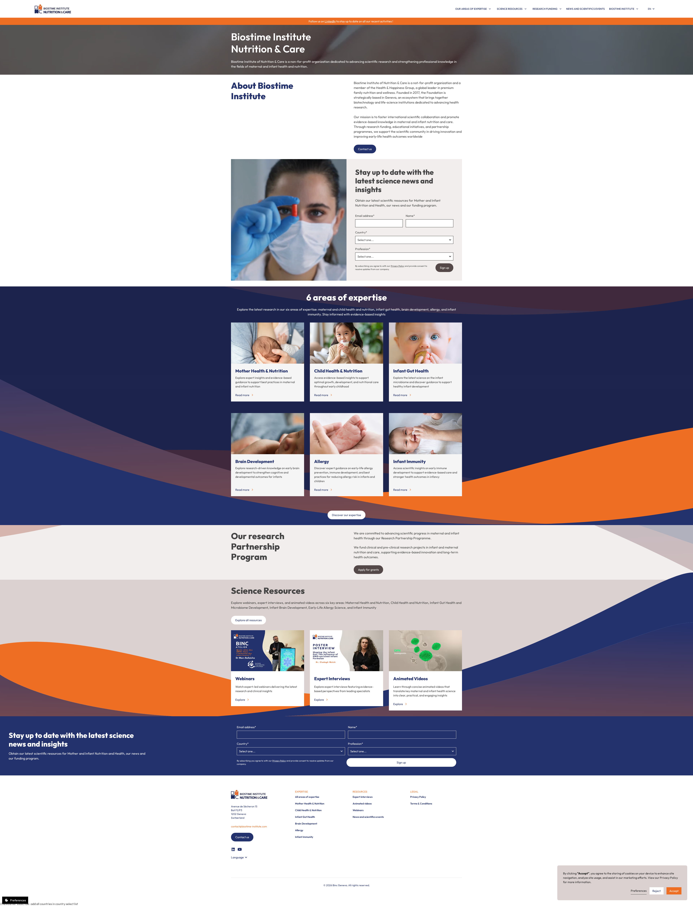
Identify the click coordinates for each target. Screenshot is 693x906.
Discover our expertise (346, 515)
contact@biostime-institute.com (249, 826)
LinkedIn (330, 21)
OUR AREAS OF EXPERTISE (471, 8)
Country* (361, 232)
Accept (674, 891)
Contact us (365, 149)
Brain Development (306, 823)
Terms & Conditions (421, 803)
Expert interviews (362, 796)
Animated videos (362, 803)
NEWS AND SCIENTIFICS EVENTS (585, 8)
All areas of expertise (307, 796)
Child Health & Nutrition (308, 810)
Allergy (299, 830)
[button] (473, 9)
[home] (53, 8)
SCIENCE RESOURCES (509, 8)
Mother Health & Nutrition (309, 803)
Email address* (364, 216)
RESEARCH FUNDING (545, 8)
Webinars (358, 810)
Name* (410, 216)
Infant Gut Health (305, 817)
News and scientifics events (368, 817)
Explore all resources (248, 620)
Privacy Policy (397, 266)
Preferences (639, 890)
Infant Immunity (304, 837)
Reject (656, 891)
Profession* (362, 249)
